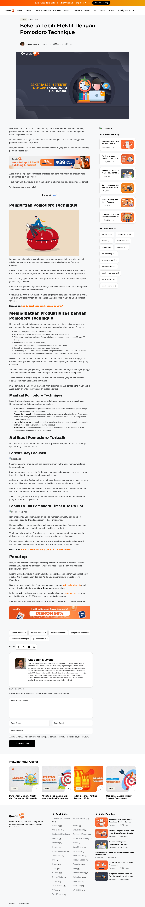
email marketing (109, 260)
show (54, 195)
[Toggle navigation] (140, 10)
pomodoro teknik (40, 639)
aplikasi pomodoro (38, 632)
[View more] (35, 788)
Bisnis (24, 20)
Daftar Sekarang (101, 3)
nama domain (108, 267)
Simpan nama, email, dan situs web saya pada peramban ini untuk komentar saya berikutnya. (50, 737)
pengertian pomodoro (80, 632)
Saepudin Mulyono (41, 660)
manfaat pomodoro (58, 632)
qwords (107, 234)
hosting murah (125, 234)
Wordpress (123, 241)
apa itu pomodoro (19, 632)
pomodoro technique (20, 639)
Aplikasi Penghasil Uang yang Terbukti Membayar (46, 549)
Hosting (106, 247)
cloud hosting (109, 254)
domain (106, 241)
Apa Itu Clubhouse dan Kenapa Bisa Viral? (42, 306)
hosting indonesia (110, 273)
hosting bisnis (109, 286)
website (122, 247)
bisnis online (108, 279)
